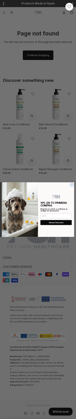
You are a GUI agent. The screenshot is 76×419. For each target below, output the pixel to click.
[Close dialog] (71, 184)
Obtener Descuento (56, 222)
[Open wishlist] (69, 7)
